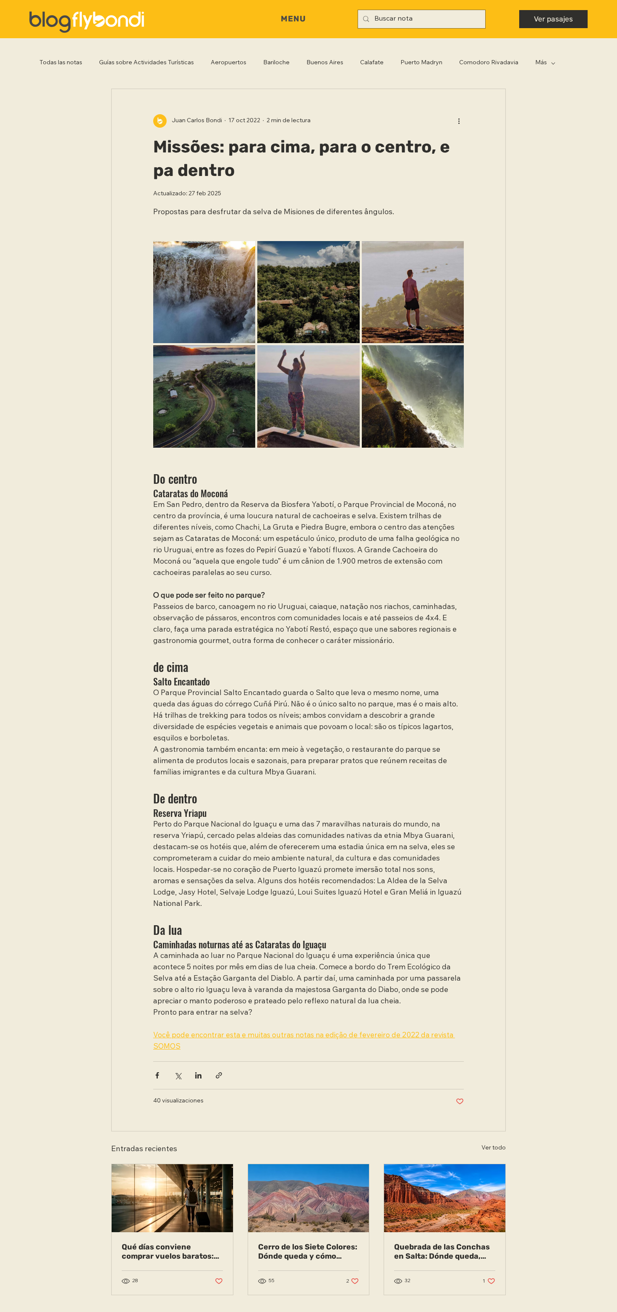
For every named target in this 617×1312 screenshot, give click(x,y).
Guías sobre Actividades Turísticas (146, 63)
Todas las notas (60, 63)
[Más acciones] (459, 121)
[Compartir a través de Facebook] (157, 1075)
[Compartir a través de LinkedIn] (198, 1075)
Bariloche (276, 63)
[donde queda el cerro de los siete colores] (308, 1198)
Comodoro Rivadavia (488, 63)
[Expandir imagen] (204, 292)
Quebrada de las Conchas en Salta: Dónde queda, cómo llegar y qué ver (442, 1251)
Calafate (372, 63)
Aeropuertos (228, 63)
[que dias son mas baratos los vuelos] (172, 1198)
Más (541, 63)
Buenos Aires (324, 63)
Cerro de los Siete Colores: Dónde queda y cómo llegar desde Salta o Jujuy (307, 1251)
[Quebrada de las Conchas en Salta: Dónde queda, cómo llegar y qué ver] (444, 1198)
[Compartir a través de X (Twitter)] (178, 1075)
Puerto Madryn (421, 63)
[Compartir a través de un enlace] (219, 1075)
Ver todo (493, 1148)
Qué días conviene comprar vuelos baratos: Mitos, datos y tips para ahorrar (168, 1251)
